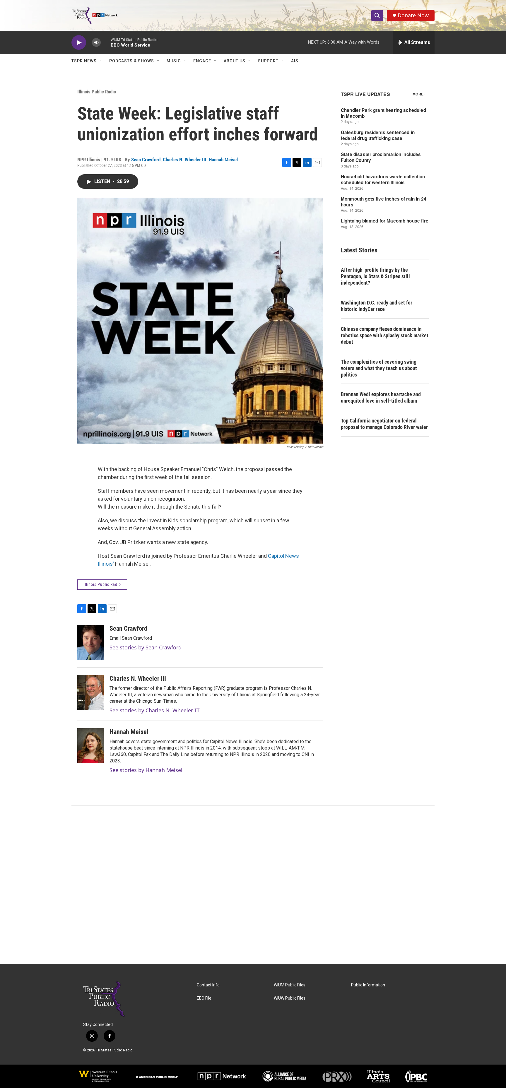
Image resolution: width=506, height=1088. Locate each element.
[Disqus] (253, 885)
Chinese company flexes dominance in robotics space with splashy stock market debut (384, 335)
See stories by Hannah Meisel (146, 770)
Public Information (368, 985)
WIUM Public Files (289, 985)
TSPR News (84, 61)
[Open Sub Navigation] (101, 61)
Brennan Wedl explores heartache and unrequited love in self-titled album (381, 397)
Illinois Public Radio (96, 92)
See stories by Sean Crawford (146, 647)
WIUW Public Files (289, 998)
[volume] (96, 42)
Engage (202, 61)
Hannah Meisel (223, 159)
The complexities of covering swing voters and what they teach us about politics (379, 368)
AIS (294, 61)
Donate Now (413, 15)
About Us (234, 61)
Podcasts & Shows (131, 61)
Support (268, 61)
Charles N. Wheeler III (184, 159)
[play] (78, 42)
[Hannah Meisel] (90, 745)
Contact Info (208, 985)
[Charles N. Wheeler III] (90, 692)
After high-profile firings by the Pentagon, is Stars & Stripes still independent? (375, 276)
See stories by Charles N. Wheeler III (155, 710)
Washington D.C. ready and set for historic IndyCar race (376, 306)
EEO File (204, 998)
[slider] (106, 42)
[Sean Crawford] (90, 642)
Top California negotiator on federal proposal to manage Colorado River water (384, 424)
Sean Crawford (145, 159)
